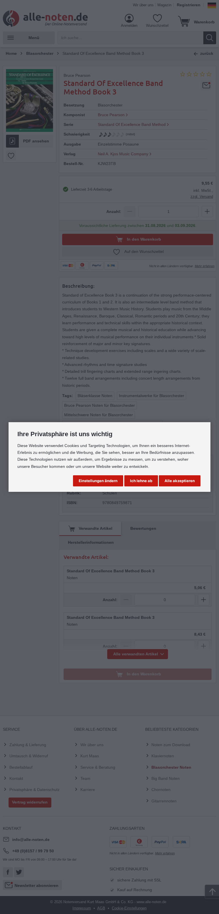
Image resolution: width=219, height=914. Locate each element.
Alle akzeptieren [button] (180, 480)
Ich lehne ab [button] (141, 480)
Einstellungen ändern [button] (98, 480)
